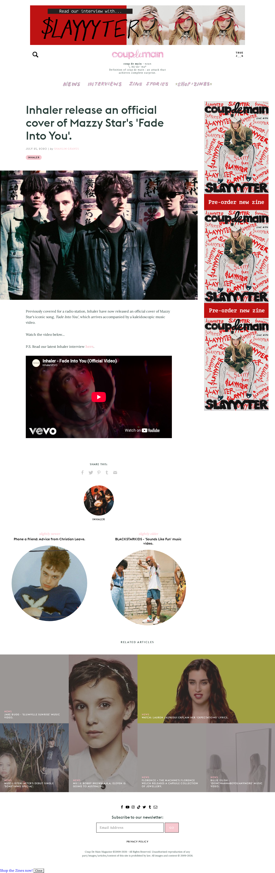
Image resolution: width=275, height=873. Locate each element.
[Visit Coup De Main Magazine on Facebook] (122, 807)
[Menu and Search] (35, 54)
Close (38, 870)
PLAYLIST (239, 54)
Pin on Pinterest (98, 472)
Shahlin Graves (66, 148)
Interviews (104, 81)
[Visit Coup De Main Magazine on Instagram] (133, 807)
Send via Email (115, 472)
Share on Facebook (82, 472)
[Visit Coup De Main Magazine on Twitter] (144, 807)
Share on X (90, 472)
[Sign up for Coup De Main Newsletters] (155, 807)
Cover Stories (149, 81)
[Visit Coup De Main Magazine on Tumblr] (150, 807)
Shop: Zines (193, 81)
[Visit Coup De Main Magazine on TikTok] (138, 807)
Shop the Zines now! (16, 870)
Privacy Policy (137, 841)
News (71, 86)
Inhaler (34, 157)
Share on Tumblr (107, 472)
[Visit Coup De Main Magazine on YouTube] (127, 807)
